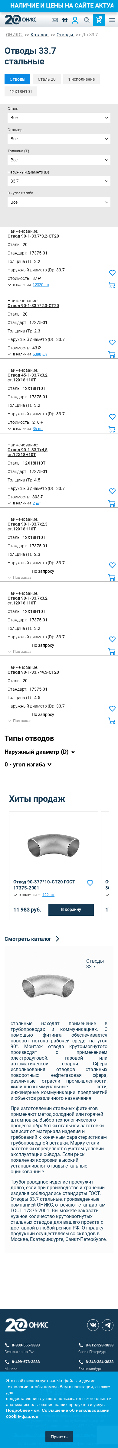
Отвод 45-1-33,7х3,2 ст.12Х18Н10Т (28, 377)
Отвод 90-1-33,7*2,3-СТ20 (33, 305)
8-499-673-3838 (26, 1361)
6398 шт (40, 354)
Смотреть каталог (28, 939)
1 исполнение (81, 79)
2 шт (37, 503)
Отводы (17, 79)
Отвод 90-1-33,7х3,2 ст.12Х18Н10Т (28, 600)
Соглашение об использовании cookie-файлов (58, 1413)
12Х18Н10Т (21, 91)
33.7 (15, 181)
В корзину (71, 909)
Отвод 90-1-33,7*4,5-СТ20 (33, 672)
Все (14, 117)
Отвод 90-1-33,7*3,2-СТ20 (33, 236)
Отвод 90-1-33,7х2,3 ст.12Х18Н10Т (28, 526)
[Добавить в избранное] (90, 883)
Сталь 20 (47, 79)
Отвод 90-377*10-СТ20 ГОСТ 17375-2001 (44, 884)
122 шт (48, 895)
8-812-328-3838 (99, 1345)
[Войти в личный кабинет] (75, 20)
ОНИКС (14, 34)
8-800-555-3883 (26, 1345)
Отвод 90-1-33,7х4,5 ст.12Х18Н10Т (28, 452)
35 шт (38, 429)
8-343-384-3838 (99, 1361)
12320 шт (41, 285)
